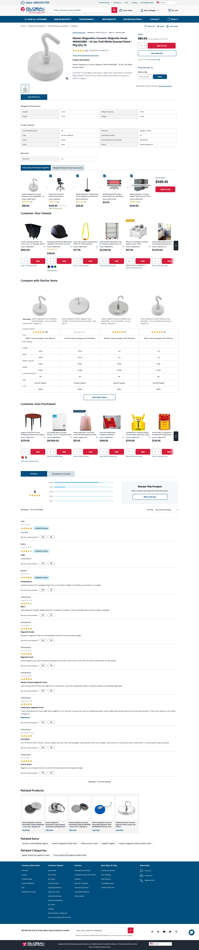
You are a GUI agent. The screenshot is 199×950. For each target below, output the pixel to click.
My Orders (51, 879)
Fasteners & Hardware (36, 26)
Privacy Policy (111, 935)
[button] (166, 2)
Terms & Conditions (95, 947)
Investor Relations (28, 883)
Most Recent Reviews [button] (163, 509)
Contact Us (117, 2)
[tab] (34, 97)
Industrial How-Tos (107, 887)
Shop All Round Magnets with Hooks (86, 55)
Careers (24, 875)
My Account (52, 875)
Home (23, 26)
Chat (126, 2)
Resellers (78, 879)
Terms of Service (124, 935)
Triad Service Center (82, 887)
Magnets (74, 26)
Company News (27, 879)
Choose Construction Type (141, 185)
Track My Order (53, 883)
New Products (106, 879)
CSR (23, 887)
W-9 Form (51, 904)
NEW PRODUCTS (109, 19)
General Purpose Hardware (58, 26)
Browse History (104, 2)
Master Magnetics (79, 32)
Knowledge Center (147, 2)
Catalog (134, 2)
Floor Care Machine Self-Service (59, 917)
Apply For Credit (53, 892)
